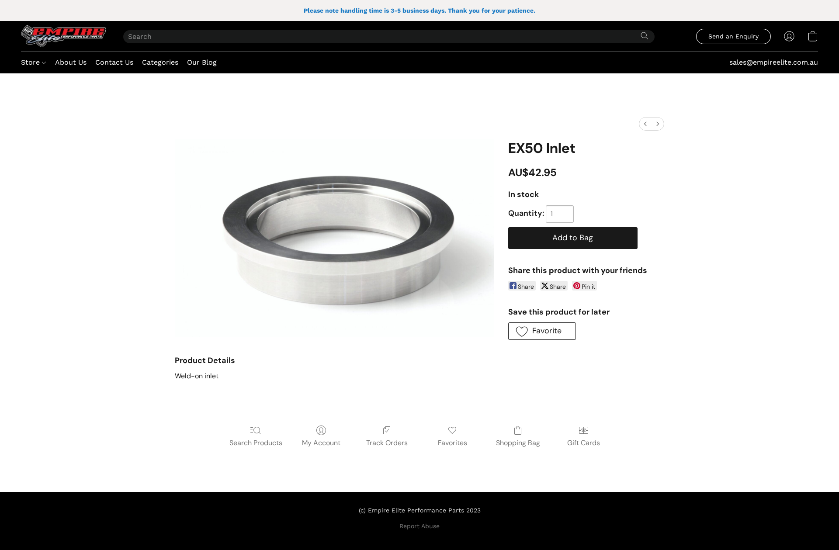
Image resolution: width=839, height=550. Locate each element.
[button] (63, 36)
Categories (160, 62)
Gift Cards (583, 442)
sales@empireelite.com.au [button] (773, 62)
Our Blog (202, 62)
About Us (71, 62)
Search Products (255, 442)
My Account (321, 442)
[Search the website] (644, 36)
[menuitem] (645, 124)
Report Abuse (419, 525)
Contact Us (114, 62)
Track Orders (387, 442)
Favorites (452, 442)
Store (31, 62)
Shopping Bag (518, 442)
